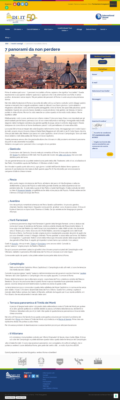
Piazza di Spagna (64, 319)
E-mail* (95, 82)
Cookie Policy (21, 397)
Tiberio (33, 244)
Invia (110, 154)
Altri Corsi (48, 29)
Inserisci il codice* (99, 121)
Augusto (15, 244)
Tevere (15, 155)
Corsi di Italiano (33, 29)
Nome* (94, 74)
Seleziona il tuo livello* (101, 91)
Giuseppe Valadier (24, 190)
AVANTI (102, 62)
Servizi (103, 29)
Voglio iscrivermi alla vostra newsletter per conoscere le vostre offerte (101, 145)
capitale (83, 273)
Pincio (18, 319)
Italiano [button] (112, 4)
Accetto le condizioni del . (101, 135)
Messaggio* (96, 99)
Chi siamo (17, 29)
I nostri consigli (17, 44)
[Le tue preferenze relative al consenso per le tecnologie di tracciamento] (116, 396)
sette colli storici (65, 155)
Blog (7, 37)
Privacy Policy (10, 397)
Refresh (95, 129)
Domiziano (42, 244)
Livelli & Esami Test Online (65, 29)
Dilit (6, 44)
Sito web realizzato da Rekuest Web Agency (101, 395)
